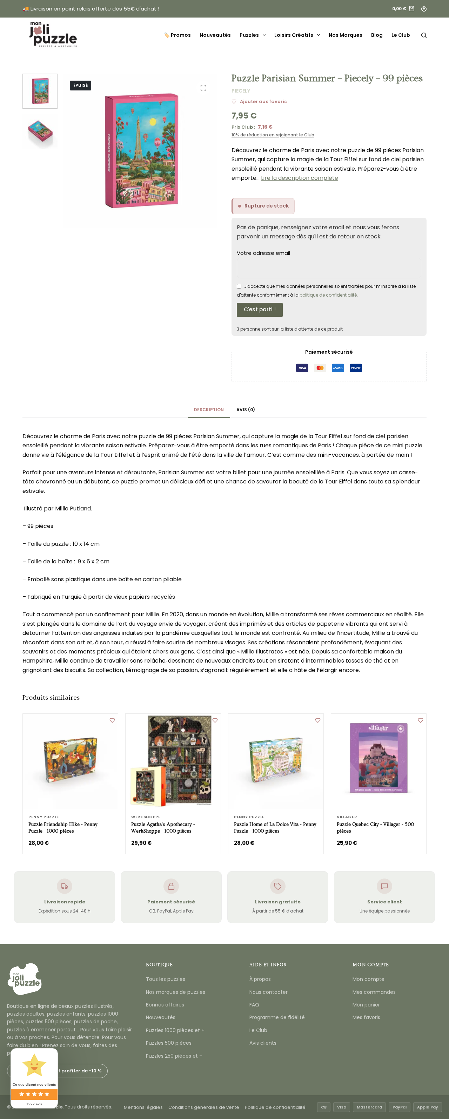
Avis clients (262, 1042)
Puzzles (249, 35)
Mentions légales (143, 1107)
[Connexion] (424, 9)
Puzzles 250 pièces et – (174, 1055)
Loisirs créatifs (293, 35)
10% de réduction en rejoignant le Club (273, 135)
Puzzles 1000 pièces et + (175, 1030)
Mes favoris (366, 1017)
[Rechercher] (424, 35)
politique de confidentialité (328, 295)
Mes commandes (374, 992)
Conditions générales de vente (203, 1107)
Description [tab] (209, 410)
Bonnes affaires (165, 1004)
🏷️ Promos (177, 35)
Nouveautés (215, 35)
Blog (377, 35)
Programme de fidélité (277, 1017)
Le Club (400, 35)
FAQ (254, 1004)
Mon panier (366, 1004)
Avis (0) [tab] (245, 410)
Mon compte (368, 979)
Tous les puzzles (165, 979)
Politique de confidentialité (275, 1107)
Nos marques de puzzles (175, 992)
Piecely (241, 90)
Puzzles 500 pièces (169, 1042)
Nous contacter (268, 992)
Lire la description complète (299, 178)
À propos (260, 979)
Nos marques (345, 35)
